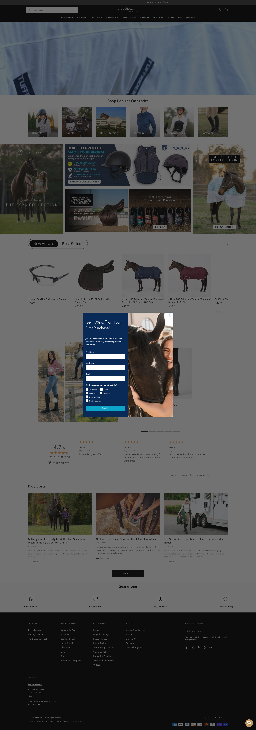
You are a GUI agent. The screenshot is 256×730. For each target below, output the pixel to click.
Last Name (90, 363)
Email (88, 374)
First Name (90, 352)
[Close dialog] (171, 315)
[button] (249, 723)
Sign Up (105, 408)
